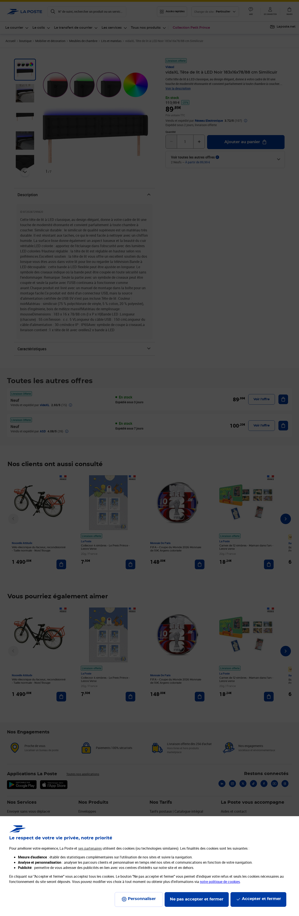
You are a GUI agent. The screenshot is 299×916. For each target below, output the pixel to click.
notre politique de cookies (220, 881)
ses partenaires (90, 848)
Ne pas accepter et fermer (196, 899)
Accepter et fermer (261, 899)
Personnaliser (142, 899)
